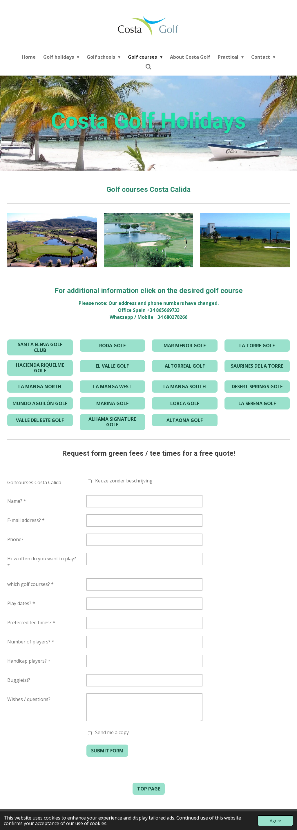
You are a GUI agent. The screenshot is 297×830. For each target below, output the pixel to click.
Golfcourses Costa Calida (34, 482)
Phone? (15, 539)
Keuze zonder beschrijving (124, 480)
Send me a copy (112, 732)
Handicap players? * (28, 661)
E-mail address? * (26, 520)
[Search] (148, 66)
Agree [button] (275, 820)
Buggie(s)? (18, 680)
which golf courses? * (30, 584)
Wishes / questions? (28, 699)
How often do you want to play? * (41, 562)
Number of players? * (30, 641)
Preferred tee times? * (31, 622)
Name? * (16, 501)
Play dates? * (21, 603)
